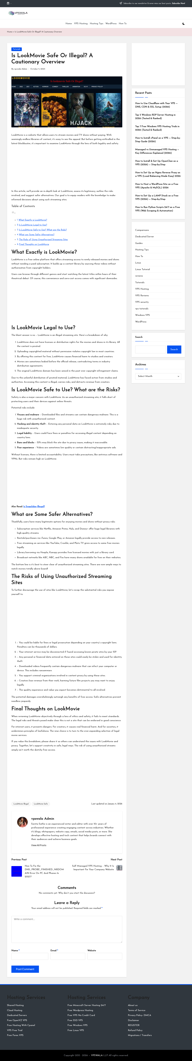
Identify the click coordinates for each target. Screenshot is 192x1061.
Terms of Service (136, 1010)
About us (132, 1005)
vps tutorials (141, 309)
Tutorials (16, 49)
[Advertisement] (66, 167)
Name (15, 950)
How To (139, 256)
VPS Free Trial (14, 1030)
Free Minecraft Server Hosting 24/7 (86, 1005)
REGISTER (133, 1025)
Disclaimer (133, 1020)
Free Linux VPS (75, 1030)
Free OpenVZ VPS (17, 1020)
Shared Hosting (15, 1005)
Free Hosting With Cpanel (21, 1025)
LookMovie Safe (41, 804)
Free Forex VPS (15, 1035)
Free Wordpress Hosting (80, 1010)
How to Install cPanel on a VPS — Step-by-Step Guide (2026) (157, 140)
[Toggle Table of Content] (13, 213)
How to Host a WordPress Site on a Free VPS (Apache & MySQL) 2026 (156, 186)
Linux (138, 263)
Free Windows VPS (77, 1025)
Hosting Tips (142, 250)
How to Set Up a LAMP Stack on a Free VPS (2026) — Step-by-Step (156, 197)
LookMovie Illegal (21, 804)
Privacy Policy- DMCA (139, 1015)
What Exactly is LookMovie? (33, 220)
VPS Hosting (142, 289)
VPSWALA (97, 1055)
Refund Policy (135, 1030)
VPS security (142, 302)
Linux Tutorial (142, 269)
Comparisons (142, 230)
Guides (139, 243)
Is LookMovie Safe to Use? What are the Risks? (43, 230)
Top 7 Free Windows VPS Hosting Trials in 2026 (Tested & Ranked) (157, 128)
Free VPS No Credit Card (81, 1015)
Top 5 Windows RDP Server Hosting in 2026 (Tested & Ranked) (155, 117)
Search (139, 337)
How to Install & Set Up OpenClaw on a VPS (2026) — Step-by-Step (156, 163)
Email (54, 950)
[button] (38, 845)
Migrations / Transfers (140, 1035)
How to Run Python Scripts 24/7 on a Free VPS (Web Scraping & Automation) (157, 209)
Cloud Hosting (14, 1010)
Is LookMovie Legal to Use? (33, 225)
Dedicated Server (144, 236)
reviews (139, 276)
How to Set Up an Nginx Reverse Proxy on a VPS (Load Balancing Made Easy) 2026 (158, 174)
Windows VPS (142, 315)
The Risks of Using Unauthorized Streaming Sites (43, 240)
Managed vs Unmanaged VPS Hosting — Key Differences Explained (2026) (157, 151)
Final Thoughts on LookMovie (34, 244)
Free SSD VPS (75, 1020)
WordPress (140, 322)
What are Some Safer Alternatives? (36, 235)
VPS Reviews (142, 295)
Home (9, 32)
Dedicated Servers (17, 1015)
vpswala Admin (42, 818)
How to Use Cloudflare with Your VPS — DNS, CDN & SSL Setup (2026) (156, 105)
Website (91, 950)
